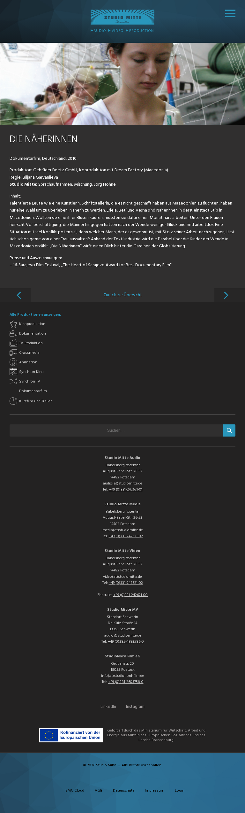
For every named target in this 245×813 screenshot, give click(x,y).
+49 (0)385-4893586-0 (126, 642)
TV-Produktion (31, 343)
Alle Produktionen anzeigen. (35, 315)
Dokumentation (32, 333)
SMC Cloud (74, 790)
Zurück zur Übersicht (122, 295)
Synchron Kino (31, 372)
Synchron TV (29, 381)
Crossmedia (29, 353)
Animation (28, 362)
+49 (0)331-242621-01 (126, 489)
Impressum (154, 790)
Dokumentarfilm (33, 391)
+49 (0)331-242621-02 (126, 536)
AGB (98, 790)
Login (179, 790)
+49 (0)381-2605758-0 (126, 682)
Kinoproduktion (32, 324)
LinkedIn (108, 706)
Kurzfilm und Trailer (35, 401)
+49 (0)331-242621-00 (130, 595)
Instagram (135, 706)
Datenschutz (123, 790)
